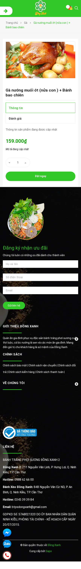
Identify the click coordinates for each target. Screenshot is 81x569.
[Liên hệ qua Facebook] (7, 533)
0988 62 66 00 (18, 479)
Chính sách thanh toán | (50, 371)
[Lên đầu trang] (67, 560)
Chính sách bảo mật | (16, 365)
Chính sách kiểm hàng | (22, 371)
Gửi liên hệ (14, 305)
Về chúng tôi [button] (13, 383)
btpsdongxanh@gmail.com (25, 507)
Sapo (49, 551)
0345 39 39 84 (18, 499)
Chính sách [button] (12, 354)
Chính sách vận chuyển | (43, 365)
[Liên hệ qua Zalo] (7, 544)
